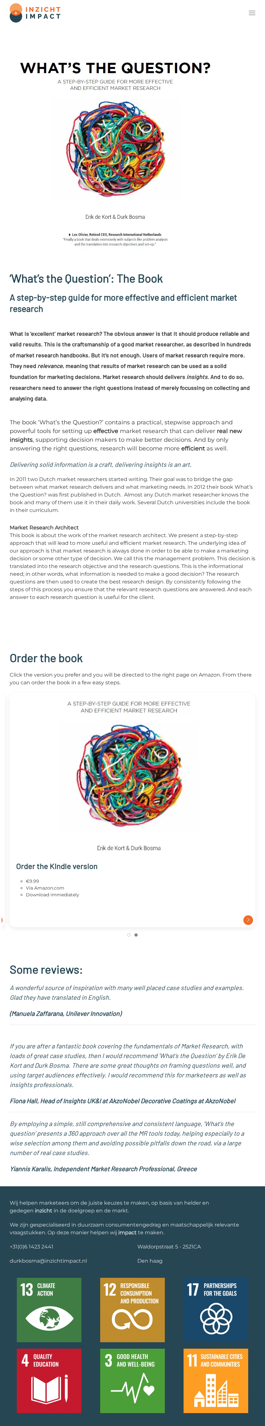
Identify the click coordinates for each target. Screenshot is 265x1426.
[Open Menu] (252, 13)
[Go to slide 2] (136, 935)
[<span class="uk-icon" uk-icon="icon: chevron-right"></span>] (132, 776)
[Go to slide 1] (129, 935)
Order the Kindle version (57, 866)
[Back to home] (35, 13)
